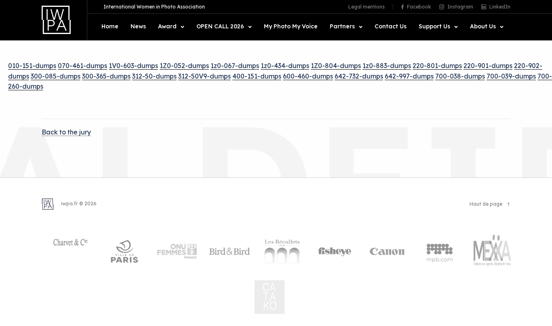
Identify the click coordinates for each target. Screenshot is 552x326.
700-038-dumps (460, 76)
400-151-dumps (256, 76)
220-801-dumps (437, 66)
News (138, 26)
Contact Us (391, 26)
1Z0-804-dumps (336, 66)
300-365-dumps (106, 76)
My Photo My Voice (291, 26)
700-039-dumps (511, 76)
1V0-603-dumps (133, 66)
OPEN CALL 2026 (220, 26)
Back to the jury (66, 132)
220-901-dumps (488, 66)
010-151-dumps (32, 66)
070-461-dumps (82, 66)
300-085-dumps (55, 76)
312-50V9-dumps (204, 76)
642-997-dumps (409, 76)
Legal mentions (366, 7)
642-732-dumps (359, 76)
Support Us (434, 26)
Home (109, 26)
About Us (483, 26)
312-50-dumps (154, 76)
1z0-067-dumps (235, 66)
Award (167, 26)
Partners (342, 26)
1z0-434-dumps (285, 66)
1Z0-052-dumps (184, 66)
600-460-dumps (308, 76)
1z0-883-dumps (386, 66)
